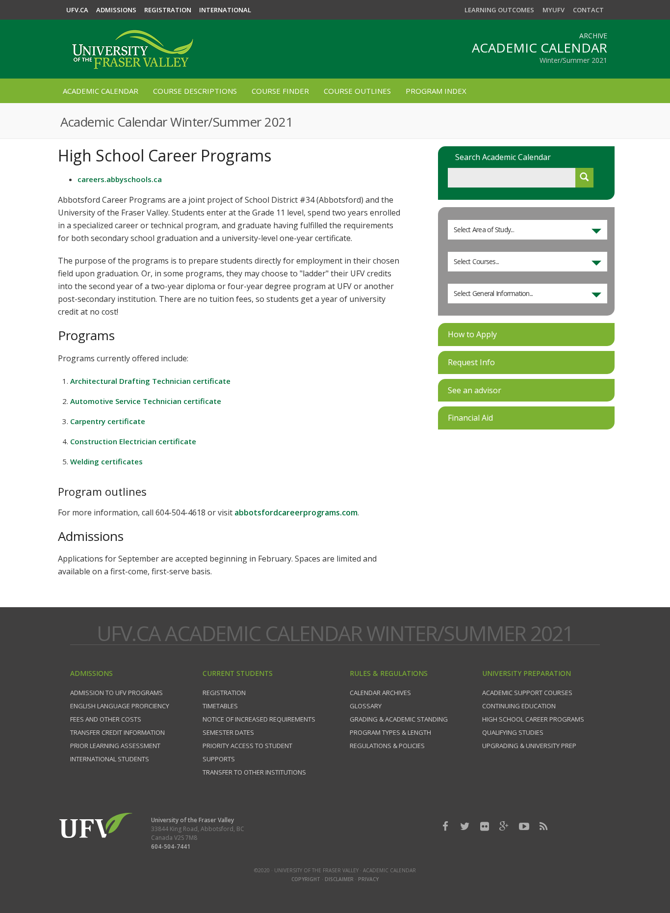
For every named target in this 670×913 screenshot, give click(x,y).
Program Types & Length (390, 732)
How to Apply (472, 334)
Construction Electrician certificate (133, 441)
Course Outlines (357, 91)
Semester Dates (228, 732)
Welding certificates (106, 461)
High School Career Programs (533, 719)
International (225, 9)
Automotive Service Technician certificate (145, 401)
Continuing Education (519, 705)
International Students (109, 758)
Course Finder (280, 91)
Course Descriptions (195, 91)
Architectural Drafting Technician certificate (150, 381)
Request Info (471, 362)
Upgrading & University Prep (529, 745)
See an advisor (474, 390)
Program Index (436, 91)
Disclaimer (339, 879)
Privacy (368, 879)
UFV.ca (77, 9)
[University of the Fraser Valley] (131, 45)
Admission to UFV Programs (116, 692)
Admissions (116, 9)
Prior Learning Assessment (115, 745)
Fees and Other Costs (105, 719)
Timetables (220, 705)
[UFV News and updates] (543, 826)
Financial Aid (470, 417)
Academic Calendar (100, 91)
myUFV (553, 9)
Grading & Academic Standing (399, 719)
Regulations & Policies (387, 745)
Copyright (305, 879)
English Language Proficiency (119, 705)
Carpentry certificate (107, 421)
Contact (588, 9)
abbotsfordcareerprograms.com (296, 512)
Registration (167, 9)
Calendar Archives (380, 692)
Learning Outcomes (499, 9)
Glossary (366, 705)
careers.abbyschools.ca (119, 179)
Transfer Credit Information (117, 732)
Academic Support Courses (527, 692)
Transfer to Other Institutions (254, 772)
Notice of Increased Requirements (259, 719)
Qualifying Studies (512, 732)
